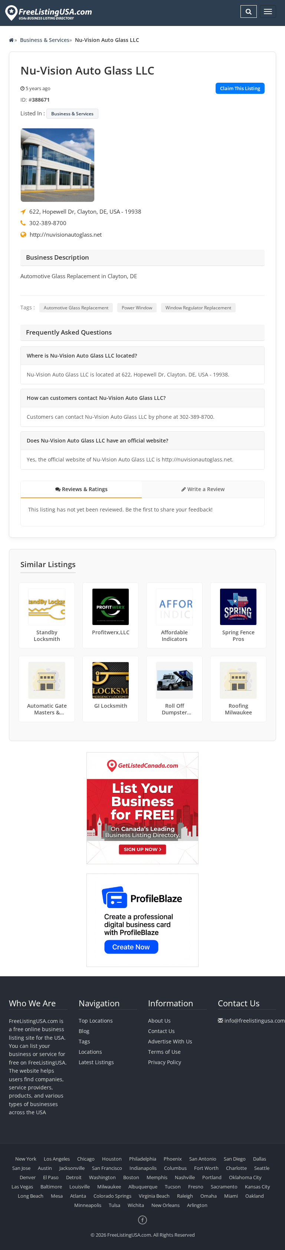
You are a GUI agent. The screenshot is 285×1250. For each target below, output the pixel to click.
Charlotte (236, 1168)
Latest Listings (96, 1062)
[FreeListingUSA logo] (47, 12)
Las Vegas (22, 1186)
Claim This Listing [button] (240, 88)
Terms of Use (164, 1051)
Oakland (254, 1196)
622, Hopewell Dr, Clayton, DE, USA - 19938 (85, 211)
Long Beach (30, 1196)
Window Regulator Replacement (198, 308)
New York (25, 1158)
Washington (102, 1177)
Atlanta (78, 1196)
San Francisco (107, 1168)
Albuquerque (142, 1186)
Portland (212, 1177)
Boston (131, 1177)
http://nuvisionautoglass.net (66, 234)
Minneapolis (87, 1205)
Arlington (197, 1205)
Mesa (57, 1196)
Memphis (157, 1177)
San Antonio (202, 1158)
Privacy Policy (164, 1062)
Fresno (195, 1186)
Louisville (79, 1186)
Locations (90, 1051)
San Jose (21, 1168)
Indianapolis (143, 1168)
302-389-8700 (47, 223)
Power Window (137, 308)
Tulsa (114, 1205)
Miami (231, 1196)
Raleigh (185, 1196)
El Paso (51, 1177)
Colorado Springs (112, 1196)
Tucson (173, 1186)
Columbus (175, 1168)
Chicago (86, 1158)
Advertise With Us (170, 1041)
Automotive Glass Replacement (76, 308)
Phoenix (173, 1158)
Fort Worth (206, 1168)
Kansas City (257, 1186)
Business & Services (44, 39)
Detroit (74, 1177)
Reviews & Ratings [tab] (84, 489)
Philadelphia (142, 1158)
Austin (45, 1168)
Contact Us (161, 1030)
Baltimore (51, 1186)
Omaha (208, 1196)
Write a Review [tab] (205, 489)
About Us (159, 1020)
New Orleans (165, 1205)
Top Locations (96, 1020)
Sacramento (224, 1186)
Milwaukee (109, 1186)
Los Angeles (57, 1158)
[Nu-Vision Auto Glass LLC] (57, 164)
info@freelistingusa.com (255, 1020)
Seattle (261, 1168)
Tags (84, 1041)
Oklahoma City (245, 1177)
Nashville (185, 1177)
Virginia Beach (154, 1196)
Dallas (259, 1158)
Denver (28, 1177)
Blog (84, 1030)
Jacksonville (72, 1168)
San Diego (235, 1158)
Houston (112, 1158)
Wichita (136, 1205)
